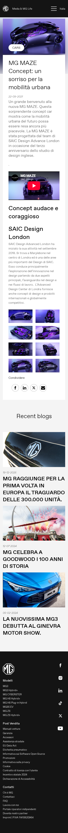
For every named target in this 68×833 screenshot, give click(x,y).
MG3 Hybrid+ (10, 690)
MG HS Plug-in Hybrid (15, 702)
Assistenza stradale (13, 741)
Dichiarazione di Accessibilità (19, 779)
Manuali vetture (11, 728)
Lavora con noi (11, 805)
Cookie (6, 766)
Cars (16, 48)
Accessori (8, 737)
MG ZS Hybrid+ (11, 715)
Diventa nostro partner (15, 813)
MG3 (5, 686)
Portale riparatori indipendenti (19, 809)
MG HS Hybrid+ (11, 698)
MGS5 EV (8, 706)
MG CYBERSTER (12, 694)
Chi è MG (8, 792)
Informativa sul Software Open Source (24, 753)
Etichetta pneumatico (15, 749)
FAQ (5, 801)
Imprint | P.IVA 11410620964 (18, 817)
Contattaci (9, 796)
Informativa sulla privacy (16, 762)
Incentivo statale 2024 (15, 774)
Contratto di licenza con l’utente (20, 770)
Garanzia (7, 733)
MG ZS (6, 711)
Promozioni (9, 758)
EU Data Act (9, 745)
